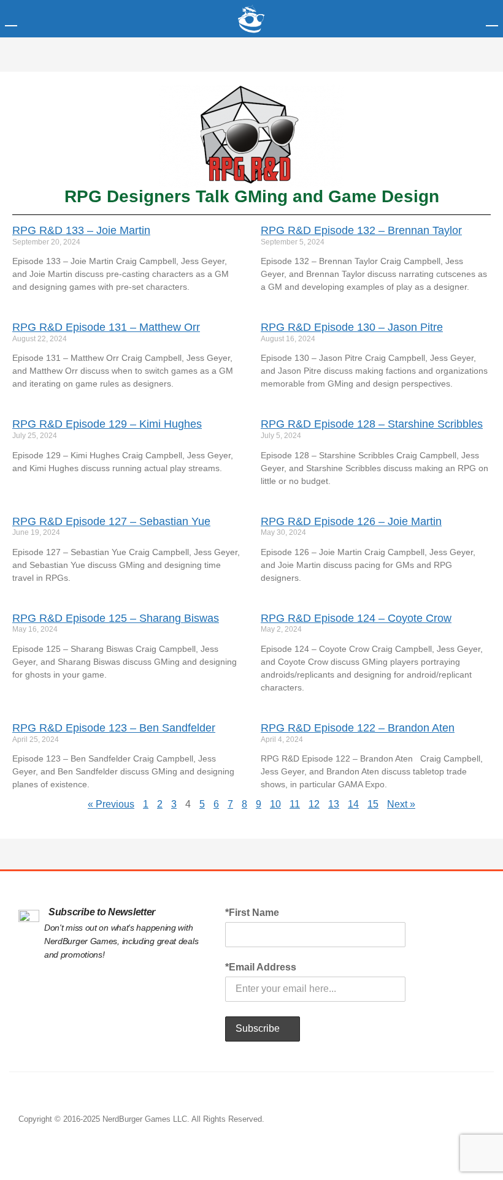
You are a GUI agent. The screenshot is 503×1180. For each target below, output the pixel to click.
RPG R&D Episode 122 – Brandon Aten (358, 728)
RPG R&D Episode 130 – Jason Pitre (352, 327)
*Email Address (260, 967)
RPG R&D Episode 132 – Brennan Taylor (361, 230)
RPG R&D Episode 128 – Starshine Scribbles (372, 424)
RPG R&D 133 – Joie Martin (81, 230)
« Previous (111, 804)
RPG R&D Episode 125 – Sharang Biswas (115, 618)
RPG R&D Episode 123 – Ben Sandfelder (113, 728)
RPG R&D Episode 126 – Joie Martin (351, 521)
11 (295, 804)
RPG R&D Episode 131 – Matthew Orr (106, 327)
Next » (401, 804)
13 (333, 804)
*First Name (252, 912)
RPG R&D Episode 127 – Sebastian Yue (111, 521)
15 (372, 804)
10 (275, 804)
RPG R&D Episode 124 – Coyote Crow (356, 618)
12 (314, 804)
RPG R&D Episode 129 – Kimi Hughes (107, 424)
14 (353, 804)
